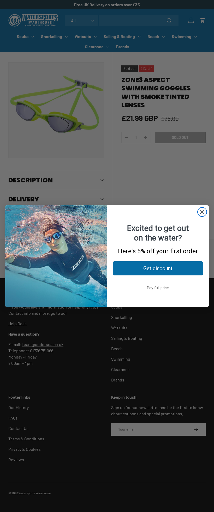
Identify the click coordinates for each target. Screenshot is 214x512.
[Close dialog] (202, 212)
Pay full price (158, 288)
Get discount (158, 268)
